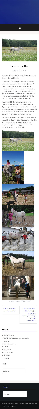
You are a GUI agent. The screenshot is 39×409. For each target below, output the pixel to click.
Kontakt (7, 355)
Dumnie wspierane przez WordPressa (14, 404)
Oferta (6, 347)
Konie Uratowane (10, 344)
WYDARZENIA (26, 301)
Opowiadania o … (9, 352)
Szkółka (6, 341)
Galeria (6, 358)
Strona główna (9, 335)
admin (24, 70)
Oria (35, 404)
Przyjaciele (7, 349)
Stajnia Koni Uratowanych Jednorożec (16, 338)
